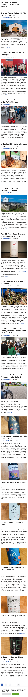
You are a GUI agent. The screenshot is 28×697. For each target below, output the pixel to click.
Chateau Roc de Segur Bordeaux (13, 616)
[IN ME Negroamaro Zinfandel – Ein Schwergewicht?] (14, 425)
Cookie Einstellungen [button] (6, 694)
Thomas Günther (6, 17)
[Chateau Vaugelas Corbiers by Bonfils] (14, 511)
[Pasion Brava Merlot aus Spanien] (14, 471)
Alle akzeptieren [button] (16, 694)
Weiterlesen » (7, 47)
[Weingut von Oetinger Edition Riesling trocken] (14, 646)
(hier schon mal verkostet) (21, 271)
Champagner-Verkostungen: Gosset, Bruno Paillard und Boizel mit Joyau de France (13, 331)
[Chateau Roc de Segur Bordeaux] (14, 604)
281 (18, 684)
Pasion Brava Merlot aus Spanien (13, 483)
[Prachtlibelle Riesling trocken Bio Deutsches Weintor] (14, 556)
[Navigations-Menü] (25, 4)
